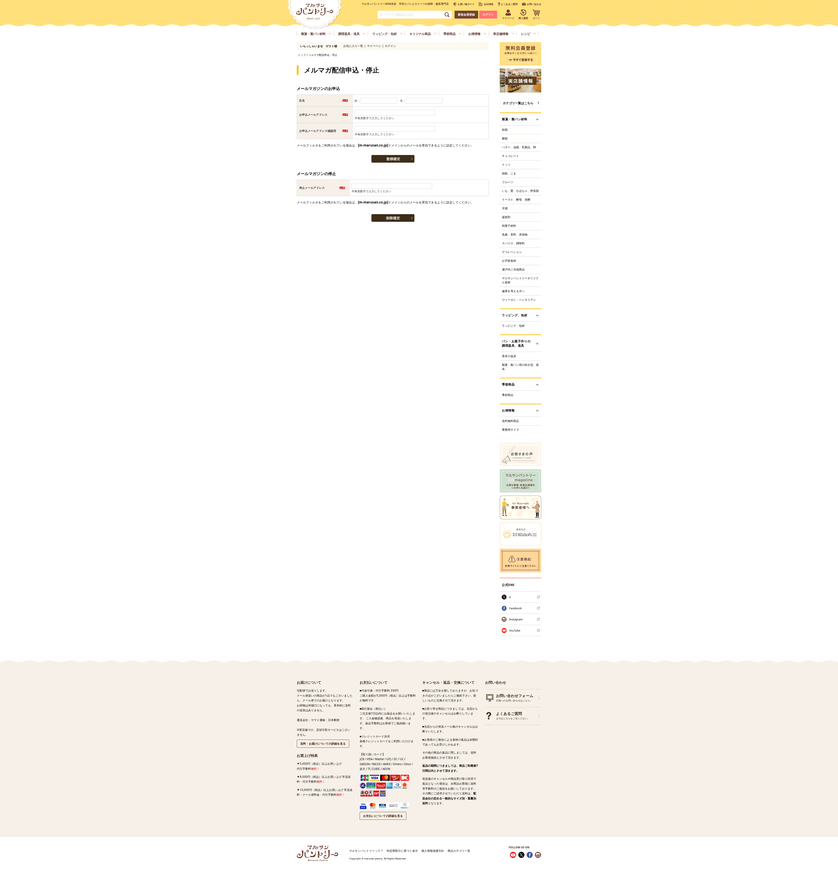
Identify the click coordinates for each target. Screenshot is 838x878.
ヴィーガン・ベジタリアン (519, 300)
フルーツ (507, 182)
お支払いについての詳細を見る (383, 816)
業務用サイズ (510, 430)
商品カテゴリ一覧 (459, 851)
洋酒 (505, 208)
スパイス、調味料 (513, 243)
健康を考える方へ (513, 291)
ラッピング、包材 (513, 326)
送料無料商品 (510, 421)
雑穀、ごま (509, 173)
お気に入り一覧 (353, 46)
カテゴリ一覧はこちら (518, 103)
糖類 (505, 138)
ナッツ (506, 165)
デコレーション (512, 252)
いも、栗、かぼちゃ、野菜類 (520, 191)
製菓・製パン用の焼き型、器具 (520, 367)
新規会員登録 (466, 14)
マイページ (374, 46)
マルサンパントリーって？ (366, 851)
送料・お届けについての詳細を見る (323, 743)
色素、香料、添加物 (514, 234)
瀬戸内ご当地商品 (513, 269)
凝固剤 (506, 217)
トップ (302, 55)
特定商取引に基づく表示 (402, 851)
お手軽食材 (509, 261)
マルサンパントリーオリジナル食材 (520, 280)
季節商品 (507, 395)
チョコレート (510, 156)
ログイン (488, 14)
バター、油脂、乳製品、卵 (519, 147)
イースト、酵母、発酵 (516, 199)
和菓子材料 (509, 226)
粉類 (505, 130)
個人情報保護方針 (432, 851)
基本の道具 (509, 356)
